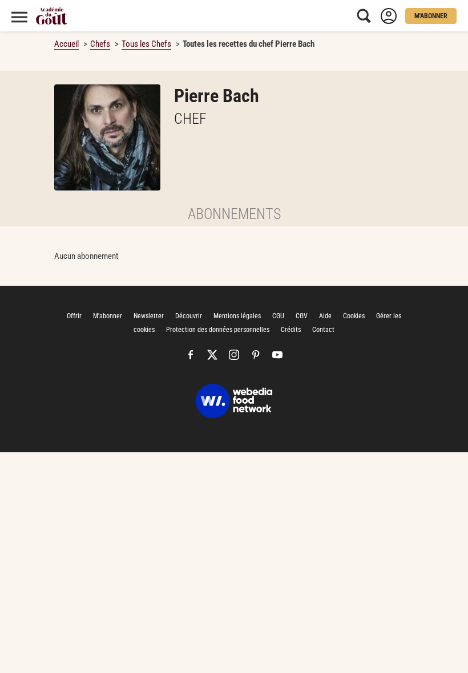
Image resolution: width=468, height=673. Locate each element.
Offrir (74, 316)
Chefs (100, 44)
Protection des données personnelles (217, 330)
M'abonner (107, 316)
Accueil (66, 44)
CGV (302, 316)
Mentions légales (237, 316)
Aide (325, 316)
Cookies (354, 316)
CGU (278, 316)
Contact (323, 330)
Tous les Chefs (146, 44)
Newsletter (149, 316)
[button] (431, 16)
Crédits (291, 330)
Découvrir (188, 316)
